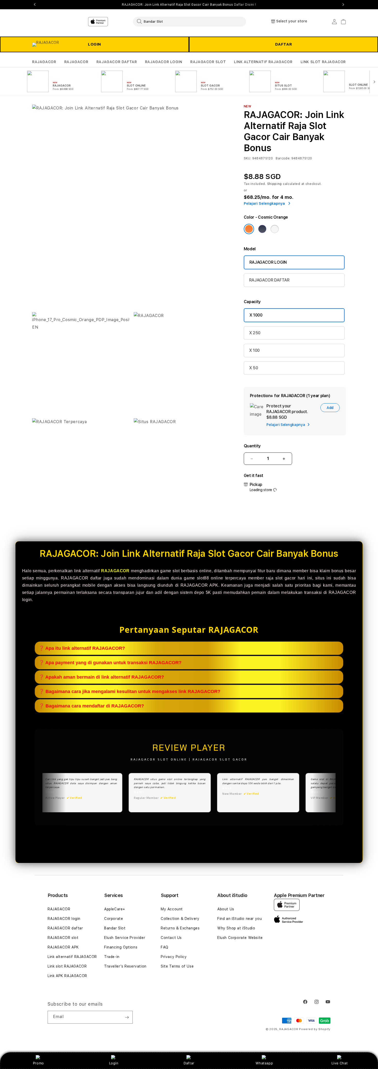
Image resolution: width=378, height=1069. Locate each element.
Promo (38, 1063)
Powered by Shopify (314, 1029)
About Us (225, 909)
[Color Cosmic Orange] (249, 229)
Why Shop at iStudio (236, 928)
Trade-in (112, 957)
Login (114, 1063)
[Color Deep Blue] (262, 229)
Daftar (189, 1063)
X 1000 (256, 315)
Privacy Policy (174, 957)
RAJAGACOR (44, 62)
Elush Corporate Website (240, 938)
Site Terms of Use (177, 966)
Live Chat (339, 1063)
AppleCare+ (114, 909)
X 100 (254, 350)
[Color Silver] (275, 229)
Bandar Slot (115, 928)
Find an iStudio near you (239, 919)
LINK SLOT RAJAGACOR (323, 62)
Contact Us (171, 938)
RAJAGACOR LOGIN (163, 62)
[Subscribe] (126, 1017)
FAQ (164, 947)
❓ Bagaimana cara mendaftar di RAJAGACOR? (91, 705)
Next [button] (343, 4)
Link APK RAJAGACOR (67, 976)
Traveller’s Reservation (125, 966)
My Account (172, 909)
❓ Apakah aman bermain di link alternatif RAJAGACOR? (101, 677)
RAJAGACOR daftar (65, 928)
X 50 (253, 367)
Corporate (113, 919)
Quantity (252, 445)
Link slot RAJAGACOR (67, 966)
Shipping (274, 184)
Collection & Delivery (180, 919)
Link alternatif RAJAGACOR (72, 957)
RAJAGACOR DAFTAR (116, 62)
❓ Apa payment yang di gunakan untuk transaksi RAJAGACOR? (110, 662)
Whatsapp (264, 1063)
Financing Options (120, 947)
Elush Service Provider (124, 938)
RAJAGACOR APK (63, 947)
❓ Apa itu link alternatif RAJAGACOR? (82, 648)
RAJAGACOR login (64, 919)
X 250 (254, 332)
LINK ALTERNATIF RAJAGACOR (263, 62)
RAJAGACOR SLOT (208, 62)
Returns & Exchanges (180, 928)
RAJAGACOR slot (63, 938)
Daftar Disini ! (245, 4)
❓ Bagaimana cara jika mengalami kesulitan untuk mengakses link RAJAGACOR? (129, 691)
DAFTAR (283, 44)
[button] (44, 62)
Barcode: (283, 158)
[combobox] (189, 21)
